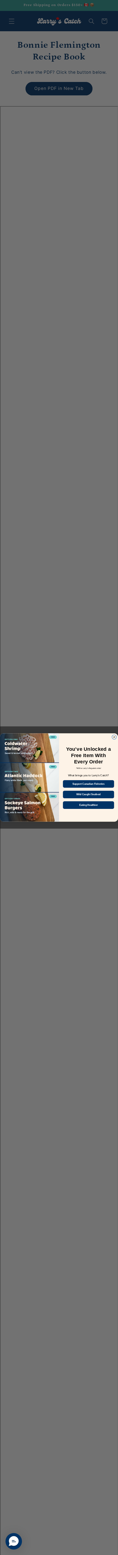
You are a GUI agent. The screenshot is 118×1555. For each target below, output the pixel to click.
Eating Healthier (88, 805)
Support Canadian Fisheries (88, 784)
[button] (13, 1541)
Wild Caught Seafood (88, 794)
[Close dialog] (114, 737)
